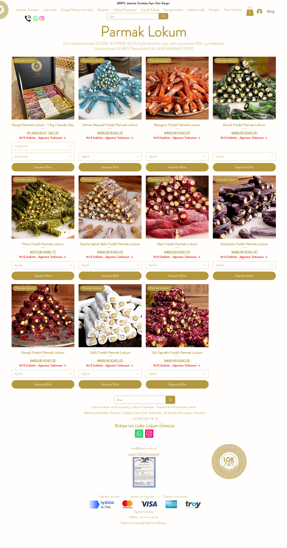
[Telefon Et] (28, 18)
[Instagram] (42, 18)
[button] (50, 10)
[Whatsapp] (36, 18)
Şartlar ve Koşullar (142, 496)
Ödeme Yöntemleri (175, 496)
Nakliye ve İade (110, 496)
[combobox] (43, 146)
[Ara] (163, 16)
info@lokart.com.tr (144, 448)
